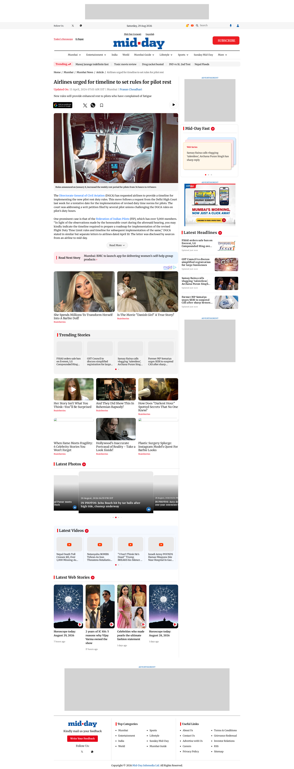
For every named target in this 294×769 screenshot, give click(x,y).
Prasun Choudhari (131, 89)
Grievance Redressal (225, 735)
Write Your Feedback (82, 738)
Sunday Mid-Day (203, 54)
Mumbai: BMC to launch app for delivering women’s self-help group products (128, 257)
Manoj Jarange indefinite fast (92, 64)
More (221, 54)
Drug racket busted (153, 64)
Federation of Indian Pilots (112, 218)
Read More (115, 245)
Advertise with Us (193, 740)
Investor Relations (224, 740)
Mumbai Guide (142, 54)
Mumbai (73, 54)
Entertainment (94, 54)
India (115, 54)
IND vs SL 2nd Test (179, 64)
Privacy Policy (191, 751)
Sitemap (219, 751)
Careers (187, 746)
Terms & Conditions (225, 730)
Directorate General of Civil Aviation (82, 195)
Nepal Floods (202, 64)
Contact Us (189, 735)
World (125, 54)
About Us (188, 730)
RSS (216, 746)
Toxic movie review (125, 64)
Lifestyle (164, 54)
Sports (181, 54)
